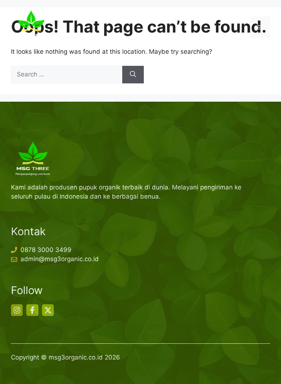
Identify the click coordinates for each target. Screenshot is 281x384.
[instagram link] (17, 310)
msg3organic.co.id (76, 357)
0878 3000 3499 (45, 249)
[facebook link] (32, 310)
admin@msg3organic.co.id (59, 259)
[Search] (133, 74)
